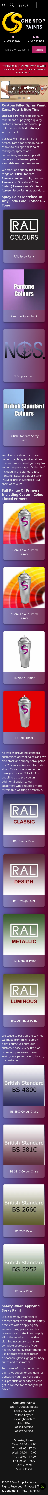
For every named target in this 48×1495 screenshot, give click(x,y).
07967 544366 (36, 40)
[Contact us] (3, 5)
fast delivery (30, 128)
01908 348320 (12, 40)
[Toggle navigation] (39, 5)
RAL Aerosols (22, 178)
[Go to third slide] (28, 98)
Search (39, 49)
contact (14, 1385)
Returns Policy (31, 1490)
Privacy (29, 1486)
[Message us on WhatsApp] (42, 1486)
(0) (25, 5)
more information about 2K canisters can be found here (24, 769)
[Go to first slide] (19, 98)
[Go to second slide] (24, 98)
